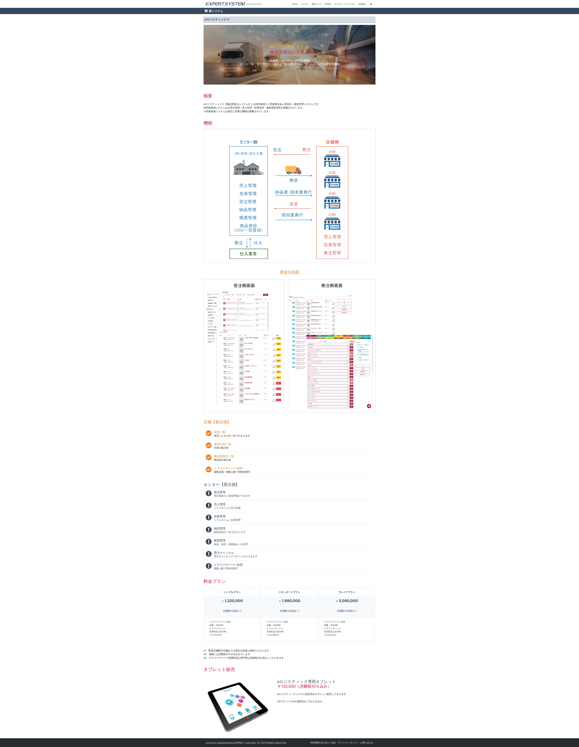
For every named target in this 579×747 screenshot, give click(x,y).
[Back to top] (574, 742)
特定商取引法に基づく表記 (323, 742)
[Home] (225, 4)
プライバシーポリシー (348, 742)
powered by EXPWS (231, 742)
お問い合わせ (367, 742)
